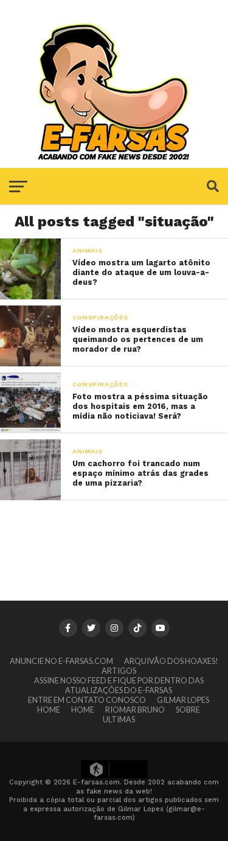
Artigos (119, 670)
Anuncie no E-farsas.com (61, 661)
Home (48, 709)
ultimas (119, 719)
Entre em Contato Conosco (87, 700)
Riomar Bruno (135, 709)
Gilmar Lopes (183, 700)
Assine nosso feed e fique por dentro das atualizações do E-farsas (119, 685)
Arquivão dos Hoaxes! (171, 661)
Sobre (188, 709)
